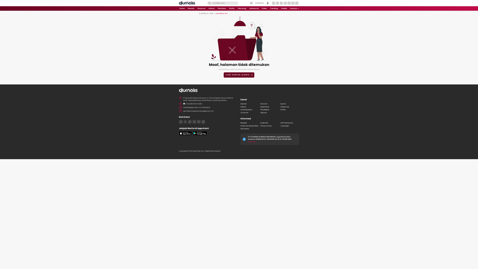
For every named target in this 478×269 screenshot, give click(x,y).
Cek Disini (252, 141)
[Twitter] (185, 122)
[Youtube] (199, 122)
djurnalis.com (206, 13)
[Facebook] (181, 122)
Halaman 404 (222, 13)
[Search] (209, 3)
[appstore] (185, 135)
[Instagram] (194, 122)
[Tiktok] (203, 122)
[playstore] (199, 135)
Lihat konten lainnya (238, 75)
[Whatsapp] (190, 122)
